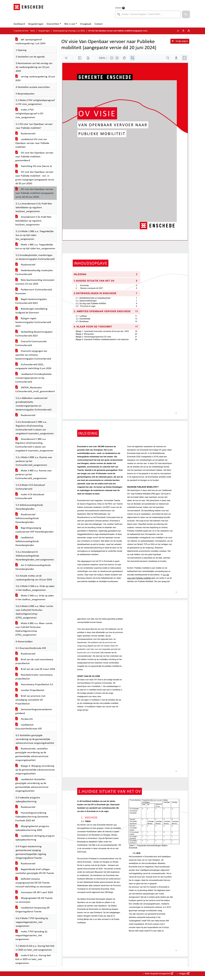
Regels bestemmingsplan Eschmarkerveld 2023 (31, 301)
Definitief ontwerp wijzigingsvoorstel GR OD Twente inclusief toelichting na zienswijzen (33, 883)
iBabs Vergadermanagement (157, 973)
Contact (98, 24)
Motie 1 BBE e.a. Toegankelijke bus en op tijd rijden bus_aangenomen (35, 246)
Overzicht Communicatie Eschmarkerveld (31, 343)
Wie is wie (69, 24)
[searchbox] (148, 14)
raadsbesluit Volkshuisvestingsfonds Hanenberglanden (27, 541)
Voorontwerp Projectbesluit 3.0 (36, 684)
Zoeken (118, 8)
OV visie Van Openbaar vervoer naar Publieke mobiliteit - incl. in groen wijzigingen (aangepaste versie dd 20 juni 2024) (34, 178)
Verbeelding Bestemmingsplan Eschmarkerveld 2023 (34, 334)
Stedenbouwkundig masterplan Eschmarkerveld (34, 272)
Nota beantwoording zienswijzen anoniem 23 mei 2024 (34, 282)
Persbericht (26, 719)
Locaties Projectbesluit (32, 690)
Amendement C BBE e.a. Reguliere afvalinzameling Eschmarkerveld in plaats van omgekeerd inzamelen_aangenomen (34, 445)
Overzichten (53, 24)
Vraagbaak (85, 24)
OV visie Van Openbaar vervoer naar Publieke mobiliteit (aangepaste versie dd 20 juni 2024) (34, 193)
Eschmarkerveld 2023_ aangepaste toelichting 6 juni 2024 (33, 366)
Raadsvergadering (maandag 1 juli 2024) (69, 31)
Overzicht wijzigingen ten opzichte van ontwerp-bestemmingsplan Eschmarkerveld (33, 355)
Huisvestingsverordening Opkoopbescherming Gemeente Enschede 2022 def (31, 817)
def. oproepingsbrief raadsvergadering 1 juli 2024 (30, 41)
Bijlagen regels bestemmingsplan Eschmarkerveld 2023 (33, 322)
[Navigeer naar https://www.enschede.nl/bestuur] (29, 12)
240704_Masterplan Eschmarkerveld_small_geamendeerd (35, 389)
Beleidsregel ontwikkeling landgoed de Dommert (31, 311)
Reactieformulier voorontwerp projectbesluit (34, 677)
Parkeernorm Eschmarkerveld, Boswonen (33, 291)
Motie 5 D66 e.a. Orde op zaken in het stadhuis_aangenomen (34, 597)
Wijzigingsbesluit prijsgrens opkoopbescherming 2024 (32, 828)
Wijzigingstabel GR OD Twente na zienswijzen (34, 900)
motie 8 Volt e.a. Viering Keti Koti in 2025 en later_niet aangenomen (33, 959)
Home (32, 31)
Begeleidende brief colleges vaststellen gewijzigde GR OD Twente (34, 871)
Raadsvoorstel (27, 133)
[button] (186, 14)
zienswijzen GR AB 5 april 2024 (36, 892)
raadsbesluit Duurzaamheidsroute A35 (28, 727)
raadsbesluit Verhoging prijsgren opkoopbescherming (35, 838)
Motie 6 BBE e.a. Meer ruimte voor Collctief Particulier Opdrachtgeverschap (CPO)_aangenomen (33, 629)
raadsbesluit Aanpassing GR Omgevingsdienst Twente (32, 910)
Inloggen (182, 973)
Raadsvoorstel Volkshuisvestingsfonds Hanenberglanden (27, 518)
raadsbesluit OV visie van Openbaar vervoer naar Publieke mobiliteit (32, 143)
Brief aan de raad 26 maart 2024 (37, 669)
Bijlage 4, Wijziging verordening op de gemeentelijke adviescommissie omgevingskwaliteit (35, 770)
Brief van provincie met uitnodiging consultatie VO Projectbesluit (30, 700)
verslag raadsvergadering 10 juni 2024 (35, 78)
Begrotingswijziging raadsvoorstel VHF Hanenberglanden (34, 530)
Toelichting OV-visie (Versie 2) (36, 166)
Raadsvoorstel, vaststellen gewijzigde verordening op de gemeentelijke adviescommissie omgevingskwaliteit (31, 754)
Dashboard (19, 24)
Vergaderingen (35, 24)
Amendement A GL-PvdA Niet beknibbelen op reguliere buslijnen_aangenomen (33, 221)
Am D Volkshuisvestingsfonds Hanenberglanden (33, 567)
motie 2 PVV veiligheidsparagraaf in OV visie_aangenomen (29, 114)
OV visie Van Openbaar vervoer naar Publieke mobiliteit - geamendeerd (34, 157)
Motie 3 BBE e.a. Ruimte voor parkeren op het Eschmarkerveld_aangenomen (33, 474)
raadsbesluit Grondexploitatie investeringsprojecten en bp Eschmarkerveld (33, 378)
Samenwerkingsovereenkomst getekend (33, 711)
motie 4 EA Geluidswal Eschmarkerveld (29, 496)
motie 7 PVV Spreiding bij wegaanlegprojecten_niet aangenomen (31, 935)
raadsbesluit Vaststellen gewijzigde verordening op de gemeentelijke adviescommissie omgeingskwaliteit (31, 785)
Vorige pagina (181, 41)
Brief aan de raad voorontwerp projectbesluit (34, 661)
